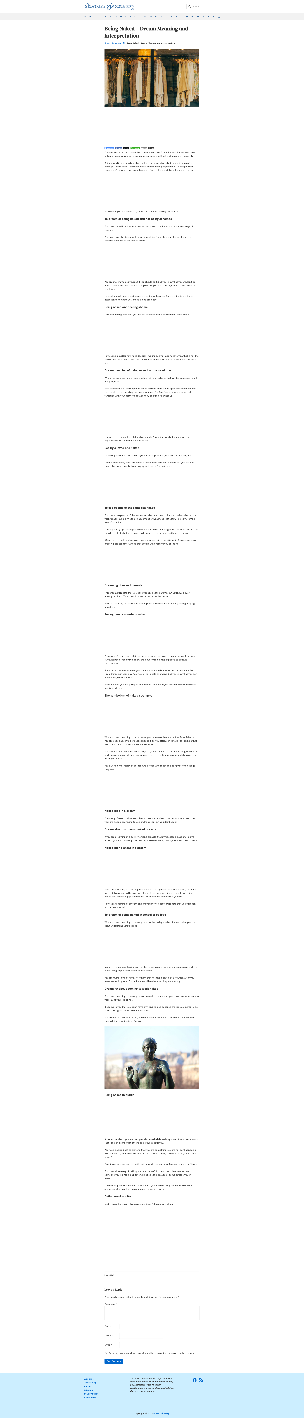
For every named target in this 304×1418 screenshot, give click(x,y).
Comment (110, 1304)
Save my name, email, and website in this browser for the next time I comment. (151, 1353)
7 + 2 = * (108, 1326)
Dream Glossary (161, 1413)
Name (108, 1335)
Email (108, 1344)
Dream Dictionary (112, 43)
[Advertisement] (151, 129)
